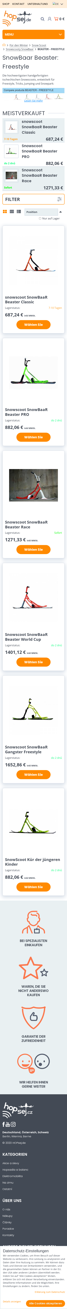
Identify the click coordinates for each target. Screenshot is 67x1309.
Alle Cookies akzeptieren (45, 1303)
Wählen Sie (33, 324)
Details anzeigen (12, 1301)
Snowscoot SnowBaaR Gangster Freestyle (26, 749)
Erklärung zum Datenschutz (50, 1291)
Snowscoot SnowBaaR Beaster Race (39, 176)
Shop (5, 4)
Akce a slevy (10, 1163)
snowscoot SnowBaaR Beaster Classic (39, 127)
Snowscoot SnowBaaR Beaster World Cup (26, 637)
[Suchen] (42, 19)
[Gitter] (4, 212)
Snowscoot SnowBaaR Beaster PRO (39, 151)
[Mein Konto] (49, 19)
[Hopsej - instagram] (13, 1126)
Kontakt (18, 4)
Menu (9, 34)
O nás (6, 1209)
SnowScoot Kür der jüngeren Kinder (32, 862)
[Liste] (11, 212)
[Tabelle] (18, 212)
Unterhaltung (37, 4)
